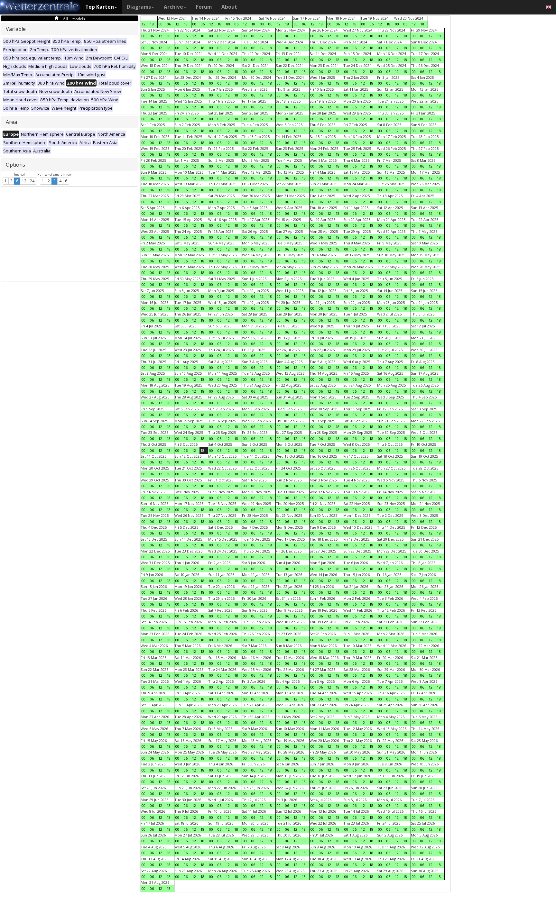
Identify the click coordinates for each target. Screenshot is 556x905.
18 (152, 24)
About (229, 7)
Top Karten (99, 7)
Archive (173, 7)
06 (169, 24)
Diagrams (139, 7)
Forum (204, 7)
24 (32, 181)
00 (160, 24)
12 (24, 181)
